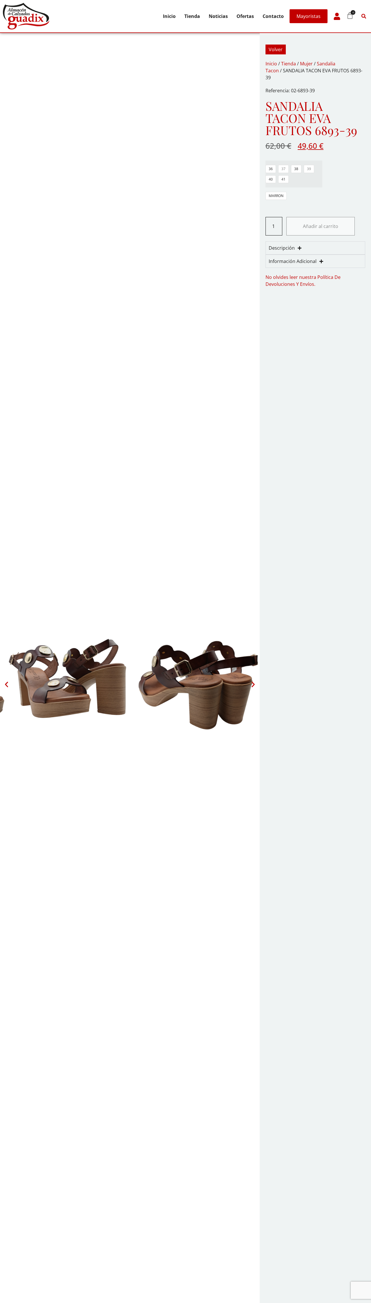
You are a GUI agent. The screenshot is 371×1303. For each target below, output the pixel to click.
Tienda (192, 16)
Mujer (306, 63)
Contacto (273, 16)
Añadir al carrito (320, 226)
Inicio (169, 16)
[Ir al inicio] (26, 16)
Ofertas (245, 16)
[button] (363, 16)
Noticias (218, 16)
